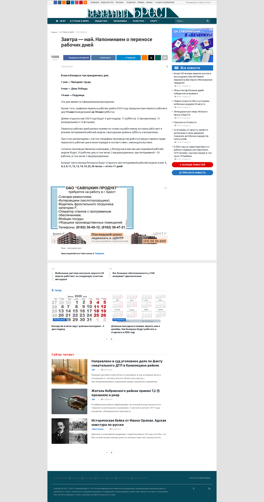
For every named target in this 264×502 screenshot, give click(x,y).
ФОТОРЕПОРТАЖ (140, 478)
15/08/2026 (116, 429)
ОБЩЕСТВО (101, 21)
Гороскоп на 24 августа (185, 122)
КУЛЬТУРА (138, 21)
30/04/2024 (67, 66)
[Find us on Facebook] (55, 2)
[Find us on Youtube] (81, 2)
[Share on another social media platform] (165, 57)
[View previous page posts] (107, 339)
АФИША (149, 2)
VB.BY (63, 21)
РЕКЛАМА (119, 2)
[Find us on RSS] (85, 2)
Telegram (99, 253)
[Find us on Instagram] (77, 2)
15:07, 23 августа (183, 159)
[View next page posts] (111, 339)
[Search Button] (207, 21)
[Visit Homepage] (132, 11)
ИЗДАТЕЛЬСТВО (107, 2)
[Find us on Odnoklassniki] (64, 2)
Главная (54, 32)
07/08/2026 (107, 399)
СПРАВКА (140, 2)
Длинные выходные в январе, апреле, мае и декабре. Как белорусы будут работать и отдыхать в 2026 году (135, 329)
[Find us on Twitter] (68, 2)
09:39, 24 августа (183, 96)
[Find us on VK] (59, 2)
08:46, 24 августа (183, 107)
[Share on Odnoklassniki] (144, 57)
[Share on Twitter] (151, 57)
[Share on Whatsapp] (158, 57)
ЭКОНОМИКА (120, 21)
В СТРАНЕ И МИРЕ (79, 21)
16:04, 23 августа (183, 142)
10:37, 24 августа (183, 86)
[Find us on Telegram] (72, 2)
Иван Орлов (97, 429)
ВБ (93, 370)
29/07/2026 (107, 370)
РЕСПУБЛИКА (81, 32)
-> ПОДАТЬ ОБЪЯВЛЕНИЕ (164, 2)
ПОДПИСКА (131, 2)
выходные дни (74, 248)
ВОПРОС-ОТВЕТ (124, 478)
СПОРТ (153, 21)
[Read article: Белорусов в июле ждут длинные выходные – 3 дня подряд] (79, 308)
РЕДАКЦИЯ (94, 2)
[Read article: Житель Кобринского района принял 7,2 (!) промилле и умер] (69, 401)
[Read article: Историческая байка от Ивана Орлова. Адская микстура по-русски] (69, 431)
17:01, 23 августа (183, 125)
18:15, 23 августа (183, 118)
